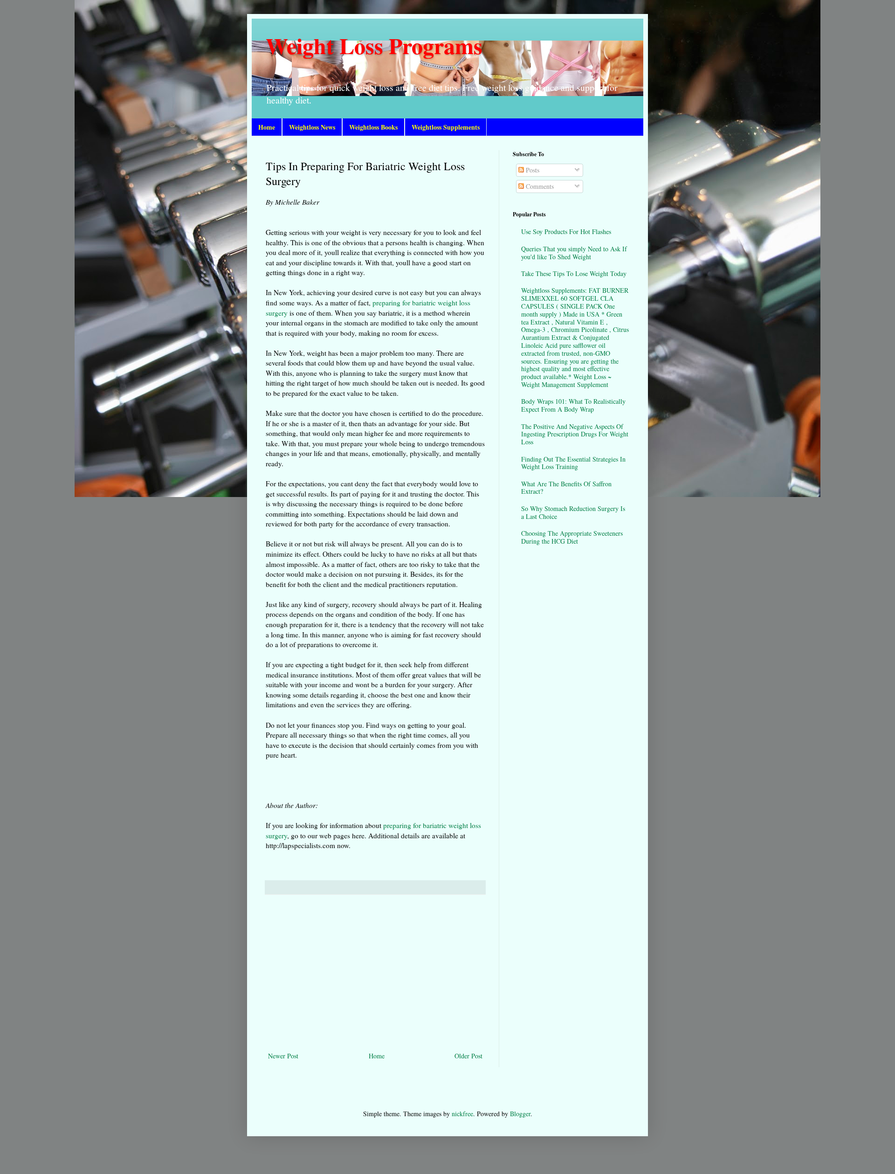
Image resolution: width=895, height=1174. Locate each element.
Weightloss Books (373, 127)
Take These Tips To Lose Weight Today (573, 273)
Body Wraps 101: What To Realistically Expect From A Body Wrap (573, 405)
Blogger (520, 1113)
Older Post (468, 1055)
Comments (539, 186)
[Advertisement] (375, 973)
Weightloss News (312, 127)
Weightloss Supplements (446, 127)
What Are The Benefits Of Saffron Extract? (566, 487)
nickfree (462, 1113)
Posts (531, 170)
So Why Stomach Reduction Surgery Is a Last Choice (573, 512)
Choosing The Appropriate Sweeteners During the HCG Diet (572, 537)
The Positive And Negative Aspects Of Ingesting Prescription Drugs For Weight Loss (574, 434)
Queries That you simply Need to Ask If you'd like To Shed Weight (574, 252)
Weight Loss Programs (374, 45)
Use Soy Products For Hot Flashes (566, 231)
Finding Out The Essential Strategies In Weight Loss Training (573, 463)
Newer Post (283, 1055)
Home (266, 127)
